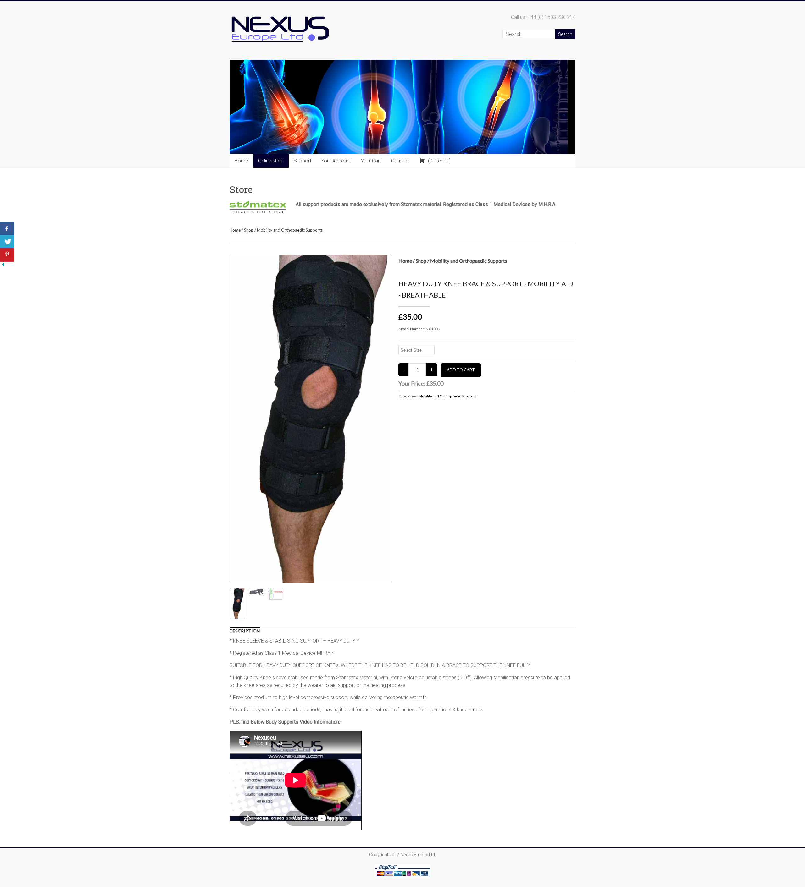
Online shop (271, 161)
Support (302, 161)
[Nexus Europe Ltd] (280, 13)
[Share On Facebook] (7, 228)
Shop (248, 230)
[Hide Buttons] (3, 264)
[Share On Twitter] (7, 242)
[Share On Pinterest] (7, 255)
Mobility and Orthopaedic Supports (290, 230)
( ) (439, 161)
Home (241, 161)
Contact (400, 161)
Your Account (336, 161)
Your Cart (371, 161)
